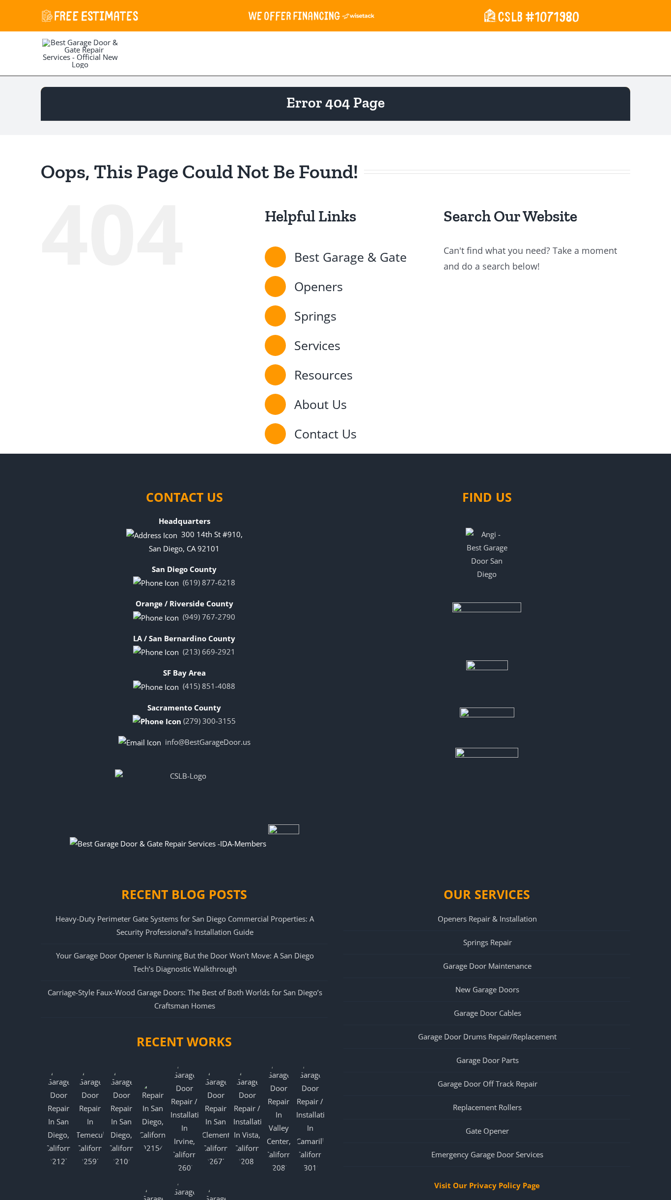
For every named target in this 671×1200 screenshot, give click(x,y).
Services (317, 345)
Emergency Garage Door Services (487, 1154)
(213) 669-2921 (209, 651)
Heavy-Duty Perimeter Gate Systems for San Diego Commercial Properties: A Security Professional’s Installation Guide (185, 925)
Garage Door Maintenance (487, 966)
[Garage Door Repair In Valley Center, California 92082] (278, 1117)
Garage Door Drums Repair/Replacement (487, 1036)
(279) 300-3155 (209, 721)
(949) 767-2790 (209, 617)
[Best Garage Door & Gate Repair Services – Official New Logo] (80, 52)
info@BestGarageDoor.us (208, 742)
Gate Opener (487, 1131)
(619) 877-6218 (209, 582)
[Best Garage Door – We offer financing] (311, 15)
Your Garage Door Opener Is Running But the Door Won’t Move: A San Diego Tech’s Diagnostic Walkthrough (185, 962)
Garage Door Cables (487, 1013)
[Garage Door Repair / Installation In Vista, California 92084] (247, 1118)
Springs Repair (487, 942)
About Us (320, 404)
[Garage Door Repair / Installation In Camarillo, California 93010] (310, 1117)
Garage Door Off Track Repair (487, 1084)
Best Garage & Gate (350, 256)
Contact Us (325, 433)
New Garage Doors (487, 989)
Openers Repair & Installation (487, 919)
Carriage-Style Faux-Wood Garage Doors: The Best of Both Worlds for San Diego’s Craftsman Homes (185, 998)
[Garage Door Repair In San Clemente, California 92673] (215, 1118)
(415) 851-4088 (209, 686)
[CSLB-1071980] (530, 15)
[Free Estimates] (90, 15)
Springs (315, 315)
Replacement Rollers (487, 1107)
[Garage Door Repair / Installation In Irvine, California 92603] (184, 1117)
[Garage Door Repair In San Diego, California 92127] (58, 1118)
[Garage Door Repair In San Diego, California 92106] (121, 1118)
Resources (323, 374)
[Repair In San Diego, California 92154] (153, 1117)
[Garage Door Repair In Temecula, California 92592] (90, 1118)
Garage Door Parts (487, 1060)
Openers (318, 286)
